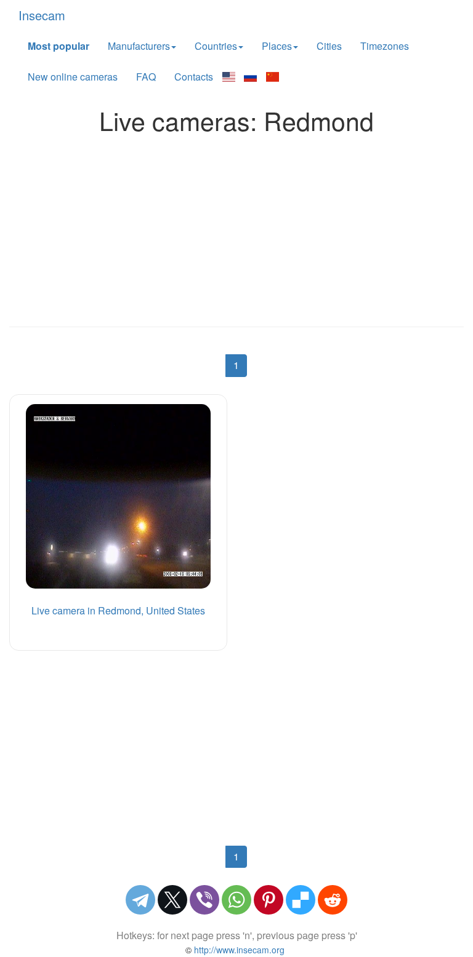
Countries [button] (216, 46)
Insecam (41, 15)
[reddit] (332, 900)
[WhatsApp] (236, 900)
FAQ (146, 76)
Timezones (384, 46)
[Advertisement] (236, 227)
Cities (329, 46)
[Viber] (204, 900)
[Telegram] (140, 900)
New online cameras (73, 76)
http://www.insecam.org (238, 949)
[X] (172, 900)
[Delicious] (300, 900)
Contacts (193, 76)
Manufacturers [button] (139, 46)
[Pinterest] (268, 900)
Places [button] (277, 46)
